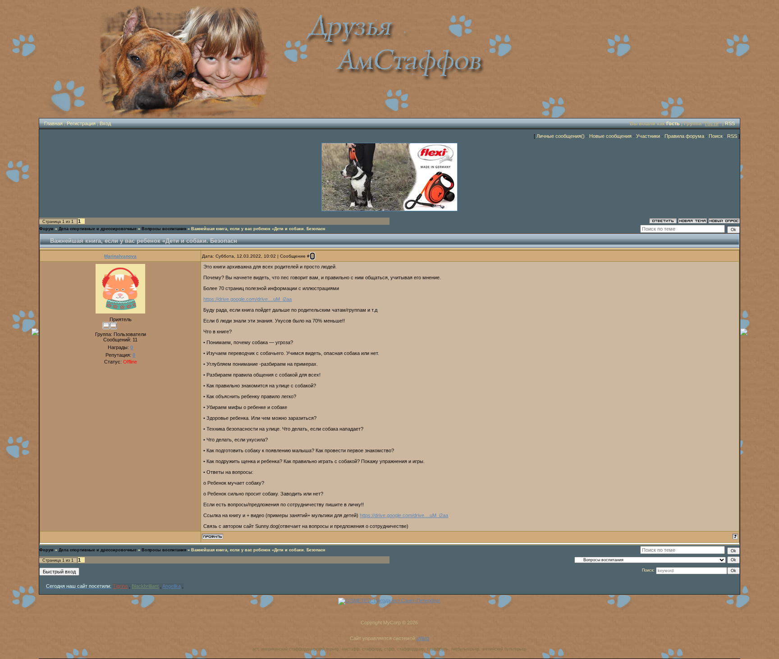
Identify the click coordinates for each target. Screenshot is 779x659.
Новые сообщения (610, 136)
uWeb (423, 638)
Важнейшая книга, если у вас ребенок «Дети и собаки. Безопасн (258, 229)
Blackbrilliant (145, 586)
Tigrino (120, 586)
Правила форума (684, 136)
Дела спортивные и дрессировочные (98, 229)
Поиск (716, 136)
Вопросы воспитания (164, 229)
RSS (730, 123)
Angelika (171, 586)
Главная (53, 123)
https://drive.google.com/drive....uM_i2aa (247, 299)
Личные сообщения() (560, 136)
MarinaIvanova (120, 256)
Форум (46, 229)
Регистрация (81, 123)
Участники (648, 136)
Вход (105, 123)
